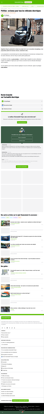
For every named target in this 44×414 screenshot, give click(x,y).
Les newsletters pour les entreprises (9, 352)
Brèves (5, 8)
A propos (3, 330)
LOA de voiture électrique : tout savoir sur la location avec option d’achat (25, 285)
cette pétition (4, 67)
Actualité (12, 309)
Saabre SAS (32, 409)
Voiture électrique (13, 12)
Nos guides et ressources (7, 354)
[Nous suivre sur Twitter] (5, 328)
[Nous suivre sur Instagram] (9, 328)
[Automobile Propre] (19, 2)
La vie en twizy (15, 59)
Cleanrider (4, 362)
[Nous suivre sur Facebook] (2, 328)
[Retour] (2, 412)
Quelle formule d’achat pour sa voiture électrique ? (20, 293)
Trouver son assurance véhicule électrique (10, 379)
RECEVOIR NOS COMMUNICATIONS (8, 347)
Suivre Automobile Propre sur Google (10, 356)
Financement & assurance (5, 12)
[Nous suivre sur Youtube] (7, 328)
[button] (22, 156)
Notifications (25, 406)
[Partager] (41, 412)
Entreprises (3, 217)
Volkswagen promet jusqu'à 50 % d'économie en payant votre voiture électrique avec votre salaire (26, 237)
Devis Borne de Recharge (7, 368)
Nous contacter (5, 334)
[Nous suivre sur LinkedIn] (14, 328)
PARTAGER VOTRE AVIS (5, 340)
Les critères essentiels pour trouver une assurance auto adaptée (23, 244)
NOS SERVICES (4, 373)
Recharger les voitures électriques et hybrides (18, 272)
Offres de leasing (5, 375)
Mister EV (4, 366)
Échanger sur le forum (6, 386)
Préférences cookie (18, 406)
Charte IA (37, 406)
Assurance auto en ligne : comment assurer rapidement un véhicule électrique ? (26, 222)
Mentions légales (31, 406)
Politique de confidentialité (8, 406)
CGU (27, 407)
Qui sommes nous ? (6, 332)
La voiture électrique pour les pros (8, 395)
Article (8, 217)
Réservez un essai (28, 2)
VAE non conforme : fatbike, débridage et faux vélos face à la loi (23, 308)
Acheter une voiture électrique (16, 287)
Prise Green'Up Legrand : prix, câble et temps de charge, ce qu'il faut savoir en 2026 (25, 271)
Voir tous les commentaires (22, 166)
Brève (20, 217)
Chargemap (4, 370)
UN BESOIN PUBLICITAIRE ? (6, 400)
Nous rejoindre (5, 336)
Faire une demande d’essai (7, 377)
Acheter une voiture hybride (6, 393)
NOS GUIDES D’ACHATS (5, 389)
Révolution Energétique (7, 364)
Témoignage (15, 217)
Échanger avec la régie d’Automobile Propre (20, 400)
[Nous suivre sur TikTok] (12, 328)
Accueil (2, 8)
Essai (11, 217)
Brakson (23, 410)
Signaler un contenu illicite (20, 407)
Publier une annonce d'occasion (8, 384)
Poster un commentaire (22, 137)
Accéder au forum (22, 140)
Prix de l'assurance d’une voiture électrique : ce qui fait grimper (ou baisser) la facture (25, 259)
